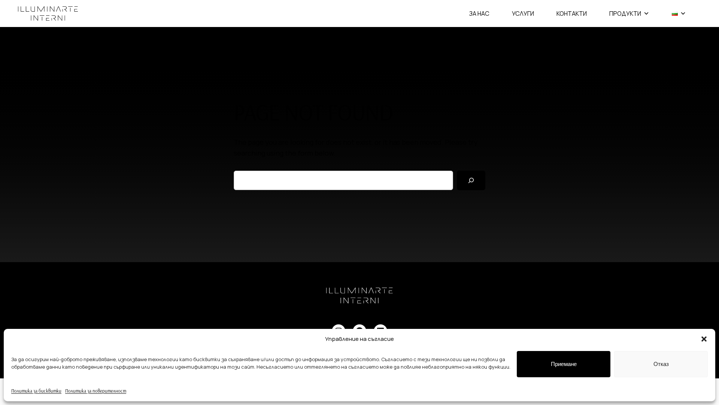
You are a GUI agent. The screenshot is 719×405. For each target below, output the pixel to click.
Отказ (661, 364)
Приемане (564, 364)
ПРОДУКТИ (625, 13)
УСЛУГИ (523, 13)
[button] (704, 339)
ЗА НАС (479, 13)
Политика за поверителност (95, 391)
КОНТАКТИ (571, 13)
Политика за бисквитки (36, 391)
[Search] (471, 180)
